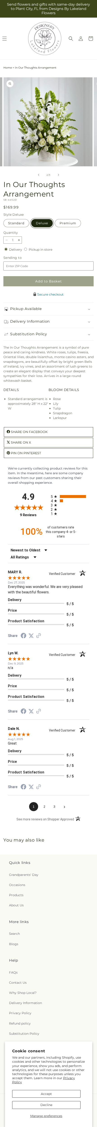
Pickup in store (40, 250)
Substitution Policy (24, 1034)
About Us (16, 905)
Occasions (17, 885)
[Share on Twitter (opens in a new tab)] (31, 636)
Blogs (13, 944)
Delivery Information (25, 1003)
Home (7, 67)
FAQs (13, 972)
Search (14, 934)
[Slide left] (39, 175)
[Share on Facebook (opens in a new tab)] (23, 636)
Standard (16, 223)
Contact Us (18, 983)
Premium (68, 223)
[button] (71, 39)
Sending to (19, 257)
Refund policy (20, 1023)
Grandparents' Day (23, 875)
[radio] (70, 496)
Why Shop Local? (23, 993)
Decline (46, 1105)
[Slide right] (58, 175)
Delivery (16, 250)
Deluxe (42, 223)
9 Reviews (34, 515)
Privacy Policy (20, 1013)
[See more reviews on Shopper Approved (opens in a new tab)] (38, 636)
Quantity (10, 233)
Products (16, 895)
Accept (46, 1094)
